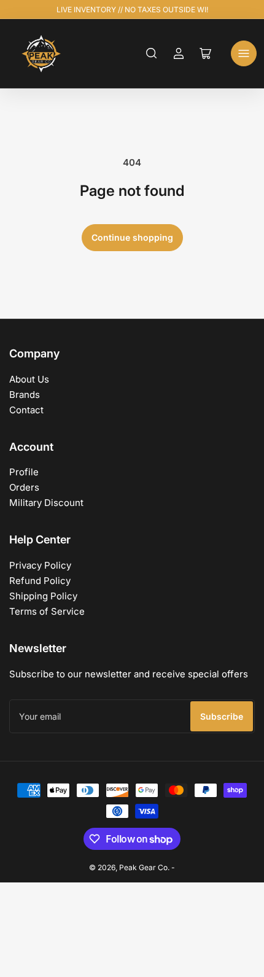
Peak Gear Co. (144, 867)
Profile (24, 472)
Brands (24, 394)
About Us (29, 379)
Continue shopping (132, 237)
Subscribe (221, 716)
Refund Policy (40, 580)
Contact (26, 410)
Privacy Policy (40, 565)
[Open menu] (244, 53)
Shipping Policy (43, 596)
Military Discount (46, 502)
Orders (24, 487)
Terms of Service (47, 611)
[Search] (152, 53)
